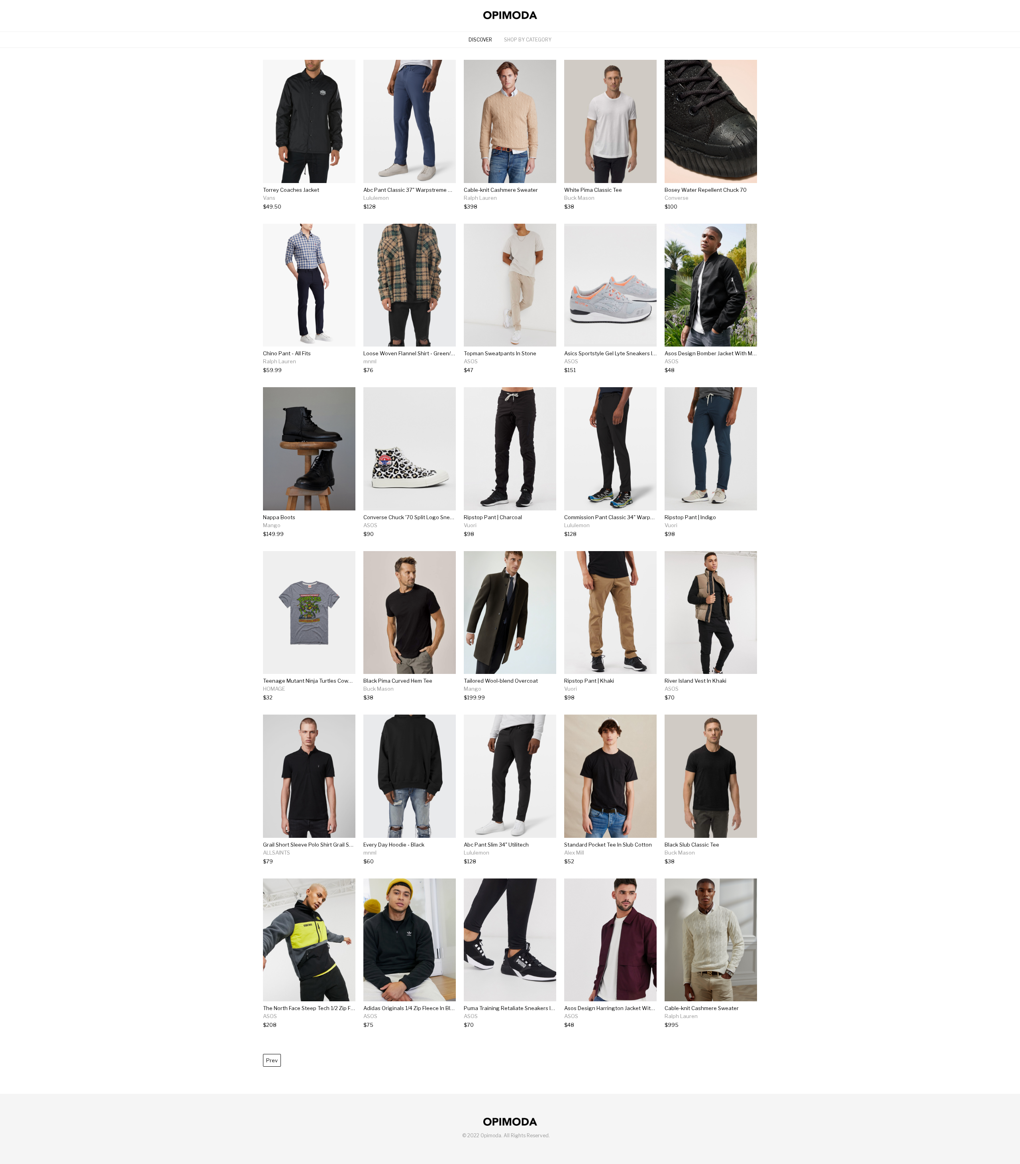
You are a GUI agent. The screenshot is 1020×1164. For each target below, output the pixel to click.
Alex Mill (574, 852)
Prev (272, 1060)
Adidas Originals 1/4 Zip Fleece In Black (411, 1008)
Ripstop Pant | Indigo (690, 517)
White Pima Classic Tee (593, 190)
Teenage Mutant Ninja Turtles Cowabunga (315, 681)
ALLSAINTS (276, 852)
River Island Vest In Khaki (695, 681)
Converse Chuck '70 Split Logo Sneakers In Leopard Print (433, 517)
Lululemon (376, 198)
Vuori (470, 525)
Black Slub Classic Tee (692, 844)
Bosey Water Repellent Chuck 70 (706, 190)
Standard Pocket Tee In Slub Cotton (608, 844)
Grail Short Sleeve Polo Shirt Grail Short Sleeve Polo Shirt (332, 844)
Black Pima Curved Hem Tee (397, 681)
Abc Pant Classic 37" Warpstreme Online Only (419, 190)
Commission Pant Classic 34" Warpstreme (616, 517)
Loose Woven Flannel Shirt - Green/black (413, 353)
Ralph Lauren (480, 198)
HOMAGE (274, 688)
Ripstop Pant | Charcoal (493, 517)
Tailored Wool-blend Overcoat (501, 681)
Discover (480, 40)
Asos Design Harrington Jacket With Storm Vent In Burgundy (639, 1008)
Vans (269, 198)
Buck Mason (579, 198)
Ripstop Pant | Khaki (589, 681)
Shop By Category (527, 40)
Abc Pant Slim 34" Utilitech (496, 844)
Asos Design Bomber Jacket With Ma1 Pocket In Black (730, 353)
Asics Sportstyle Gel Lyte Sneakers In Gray (616, 353)
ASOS (471, 361)
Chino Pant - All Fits (287, 353)
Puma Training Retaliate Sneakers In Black (516, 1008)
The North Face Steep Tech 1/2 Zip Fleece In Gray (323, 1008)
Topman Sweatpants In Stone (500, 353)
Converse (676, 198)
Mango (271, 525)
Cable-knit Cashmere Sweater (501, 190)
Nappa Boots (279, 517)
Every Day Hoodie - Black (393, 844)
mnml (370, 361)
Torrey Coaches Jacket (291, 190)
